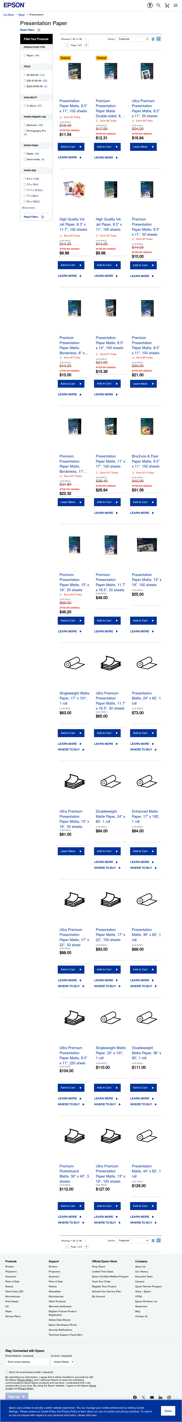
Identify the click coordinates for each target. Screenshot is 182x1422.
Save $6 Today (108, 120)
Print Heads (11, 1301)
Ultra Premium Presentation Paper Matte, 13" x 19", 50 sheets (74, 818)
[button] (153, 38)
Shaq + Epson (143, 1291)
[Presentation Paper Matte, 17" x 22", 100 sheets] (111, 907)
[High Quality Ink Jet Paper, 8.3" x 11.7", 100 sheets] (75, 197)
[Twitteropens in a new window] (143, 1397)
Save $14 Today (145, 472)
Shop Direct (98, 1266)
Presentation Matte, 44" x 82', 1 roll (146, 1171)
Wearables (55, 1291)
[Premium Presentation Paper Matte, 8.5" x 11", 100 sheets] (147, 315)
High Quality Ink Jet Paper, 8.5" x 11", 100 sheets (109, 224)
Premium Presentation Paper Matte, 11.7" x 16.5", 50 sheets (110, 582)
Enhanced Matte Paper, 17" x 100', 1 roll (146, 816)
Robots (9, 1286)
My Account (98, 1296)
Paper (21, 14)
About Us (140, 1266)
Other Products (57, 1301)
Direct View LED (14, 1291)
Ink (7, 1306)
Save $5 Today (72, 117)
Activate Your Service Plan (106, 1291)
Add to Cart (68, 146)
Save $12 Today (109, 472)
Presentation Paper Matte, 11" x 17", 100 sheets (110, 461)
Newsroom (141, 1306)
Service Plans (13, 1316)
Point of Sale (12, 1281)
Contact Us (141, 1316)
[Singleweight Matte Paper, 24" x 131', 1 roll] (111, 1026)
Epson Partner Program (148, 1286)
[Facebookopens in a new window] (135, 1397)
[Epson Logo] (15, 5)
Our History (141, 1271)
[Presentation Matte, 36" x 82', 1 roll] (147, 907)
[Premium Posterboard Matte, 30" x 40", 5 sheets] (75, 1144)
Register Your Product (104, 1286)
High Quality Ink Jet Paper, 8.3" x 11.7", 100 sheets (73, 224)
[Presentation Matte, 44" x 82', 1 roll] (147, 1144)
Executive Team (144, 1276)
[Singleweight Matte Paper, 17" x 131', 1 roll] (75, 671)
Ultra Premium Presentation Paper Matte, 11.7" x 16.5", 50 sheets (110, 700)
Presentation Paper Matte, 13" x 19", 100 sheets (146, 580)
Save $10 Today (73, 476)
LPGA (138, 1296)
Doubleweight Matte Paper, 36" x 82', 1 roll (146, 1053)
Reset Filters (27, 29)
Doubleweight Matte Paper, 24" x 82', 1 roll (110, 816)
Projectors (11, 1271)
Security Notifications (60, 1329)
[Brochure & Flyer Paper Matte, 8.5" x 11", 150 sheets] (147, 434)
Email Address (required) (19, 1355)
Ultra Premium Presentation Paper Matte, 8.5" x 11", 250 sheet (73, 1055)
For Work (9, 14)
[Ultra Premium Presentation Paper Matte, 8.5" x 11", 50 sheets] (147, 79)
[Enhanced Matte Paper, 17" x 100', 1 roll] (147, 789)
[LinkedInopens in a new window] (160, 1397)
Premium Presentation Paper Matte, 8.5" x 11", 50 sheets (146, 226)
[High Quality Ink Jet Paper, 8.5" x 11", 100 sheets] (111, 197)
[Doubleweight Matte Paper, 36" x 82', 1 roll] (147, 1026)
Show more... (29, 207)
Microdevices (12, 1296)
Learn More (67, 157)
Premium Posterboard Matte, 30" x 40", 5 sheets (74, 1173)
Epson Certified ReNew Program (110, 1276)
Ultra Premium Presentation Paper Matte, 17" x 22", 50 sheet (74, 937)
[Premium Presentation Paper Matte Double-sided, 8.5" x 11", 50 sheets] (111, 79)
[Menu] (175, 5)
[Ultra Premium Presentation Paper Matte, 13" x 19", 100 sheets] (111, 1144)
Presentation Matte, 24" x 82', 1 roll (146, 698)
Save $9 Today (144, 357)
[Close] (168, 1411)
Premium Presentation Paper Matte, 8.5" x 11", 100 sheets (146, 345)
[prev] (67, 45)
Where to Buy (69, 749)
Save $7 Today (108, 354)
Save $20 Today (73, 594)
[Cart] (167, 5)
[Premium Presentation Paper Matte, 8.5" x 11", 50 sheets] (147, 197)
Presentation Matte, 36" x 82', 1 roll (146, 935)
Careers (139, 1281)
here (94, 1415)
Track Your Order (101, 1281)
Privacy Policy (25, 1379)
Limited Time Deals (102, 1271)
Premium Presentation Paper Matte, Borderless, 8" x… (74, 345)
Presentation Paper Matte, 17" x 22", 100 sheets (110, 935)
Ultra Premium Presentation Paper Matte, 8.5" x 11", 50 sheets (146, 108)
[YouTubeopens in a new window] (152, 1397)
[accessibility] (150, 5)
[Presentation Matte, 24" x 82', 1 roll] (147, 671)
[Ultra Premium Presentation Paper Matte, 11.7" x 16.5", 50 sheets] (111, 671)
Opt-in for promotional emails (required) (31, 1372)
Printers (9, 1266)
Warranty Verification (60, 1306)
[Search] (158, 5)
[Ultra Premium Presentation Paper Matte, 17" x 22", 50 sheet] (75, 907)
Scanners (10, 1276)
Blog (137, 1311)
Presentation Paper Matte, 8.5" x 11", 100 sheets (73, 106)
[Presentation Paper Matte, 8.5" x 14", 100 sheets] (111, 315)
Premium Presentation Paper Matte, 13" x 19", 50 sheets (74, 582)
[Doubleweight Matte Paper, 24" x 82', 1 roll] (111, 789)
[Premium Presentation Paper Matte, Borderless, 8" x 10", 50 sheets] (75, 315)
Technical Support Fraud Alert (65, 1334)
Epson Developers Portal (63, 1324)
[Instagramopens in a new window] (169, 1397)
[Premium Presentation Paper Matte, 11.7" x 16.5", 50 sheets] (111, 552)
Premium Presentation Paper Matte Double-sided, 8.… (110, 108)
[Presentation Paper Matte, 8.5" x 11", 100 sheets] (75, 79)
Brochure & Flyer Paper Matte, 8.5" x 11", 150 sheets (146, 461)
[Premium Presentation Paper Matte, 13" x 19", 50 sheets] (75, 552)
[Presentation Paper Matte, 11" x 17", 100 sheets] (111, 434)
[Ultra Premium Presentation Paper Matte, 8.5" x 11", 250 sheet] (75, 1026)
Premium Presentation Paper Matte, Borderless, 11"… (73, 463)
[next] (86, 45)
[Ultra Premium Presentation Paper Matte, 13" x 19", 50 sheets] (75, 789)
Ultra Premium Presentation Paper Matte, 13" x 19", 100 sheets (110, 1173)
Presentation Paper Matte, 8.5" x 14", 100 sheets (110, 343)
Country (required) (61, 1355)
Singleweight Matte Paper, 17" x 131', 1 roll (74, 698)
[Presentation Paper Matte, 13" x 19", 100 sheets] (147, 552)
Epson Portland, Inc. (146, 1301)
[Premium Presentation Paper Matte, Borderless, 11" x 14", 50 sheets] (75, 434)
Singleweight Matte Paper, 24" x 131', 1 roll (111, 1053)
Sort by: (111, 39)
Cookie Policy (48, 1411)
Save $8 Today (144, 120)
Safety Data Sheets (59, 1319)
